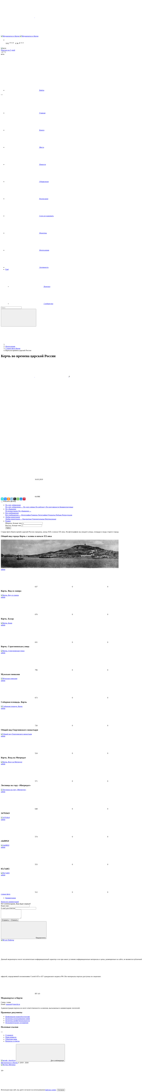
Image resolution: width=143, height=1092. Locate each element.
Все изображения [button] (12, 513)
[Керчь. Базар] (6, 623)
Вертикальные (50, 519)
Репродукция (67, 515)
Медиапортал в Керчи (9, 1063)
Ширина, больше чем (13, 523)
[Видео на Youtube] (85, 34)
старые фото (5, 894)
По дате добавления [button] (13, 505)
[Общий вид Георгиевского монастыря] (16, 734)
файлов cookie (50, 1090)
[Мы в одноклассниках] (85, 17)
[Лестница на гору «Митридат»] (13, 790)
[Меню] (2, 94)
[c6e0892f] (5, 845)
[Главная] (22, 344)
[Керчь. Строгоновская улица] (12, 651)
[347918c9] (5, 817)
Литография (43, 515)
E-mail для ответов (8, 908)
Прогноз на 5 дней (8, 50)
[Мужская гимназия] (9, 678)
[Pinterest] (24, 499)
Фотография (26, 515)
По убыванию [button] (10, 509)
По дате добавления (14, 507)
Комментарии (10, 898)
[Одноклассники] (8, 499)
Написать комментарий (10, 902)
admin (3, 569)
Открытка (52, 515)
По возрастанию (11, 511)
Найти (8, 528)
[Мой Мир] (21, 499)
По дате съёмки (29, 507)
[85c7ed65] (5, 873)
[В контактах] (119, 17)
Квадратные (27, 519)
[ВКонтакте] (5, 499)
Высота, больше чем (13, 525)
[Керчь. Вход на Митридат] (11, 762)
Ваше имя (5, 906)
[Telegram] (11, 499)
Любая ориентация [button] (12, 517)
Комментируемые (66, 507)
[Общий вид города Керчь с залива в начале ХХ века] (60, 567)
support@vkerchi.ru (13, 1004)
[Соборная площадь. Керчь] (11, 706)
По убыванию (24, 511)
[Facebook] (51, 17)
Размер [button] (8, 521)
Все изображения (13, 515)
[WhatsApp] (18, 499)
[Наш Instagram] (51, 34)
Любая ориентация (13, 519)
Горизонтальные (38, 519)
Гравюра (34, 515)
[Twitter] (18, 17)
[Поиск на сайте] (17, 71)
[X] (14, 499)
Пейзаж (59, 515)
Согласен (61, 1090)
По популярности (53, 507)
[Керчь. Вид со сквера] (10, 595)
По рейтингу (41, 507)
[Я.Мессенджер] (2, 499)
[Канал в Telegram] (17, 34)
